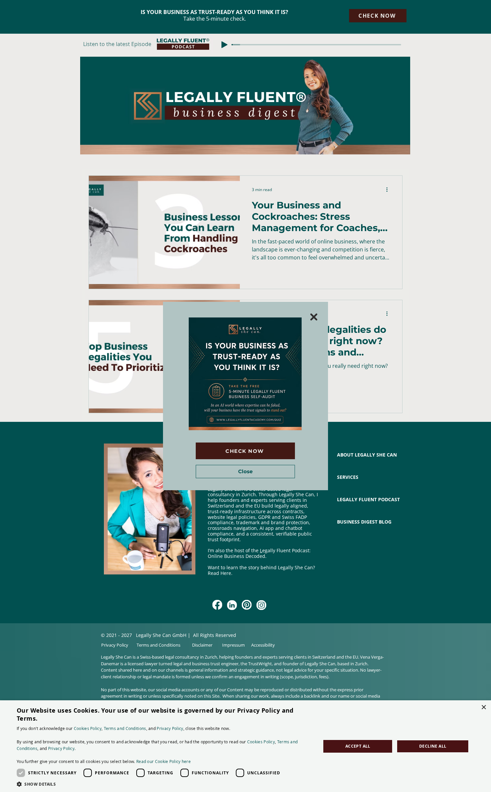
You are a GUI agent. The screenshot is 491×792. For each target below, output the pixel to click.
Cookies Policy (88, 728)
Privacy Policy (170, 728)
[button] (313, 316)
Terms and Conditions (125, 728)
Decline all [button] (432, 746)
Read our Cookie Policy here (163, 761)
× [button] (483, 707)
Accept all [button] (357, 746)
